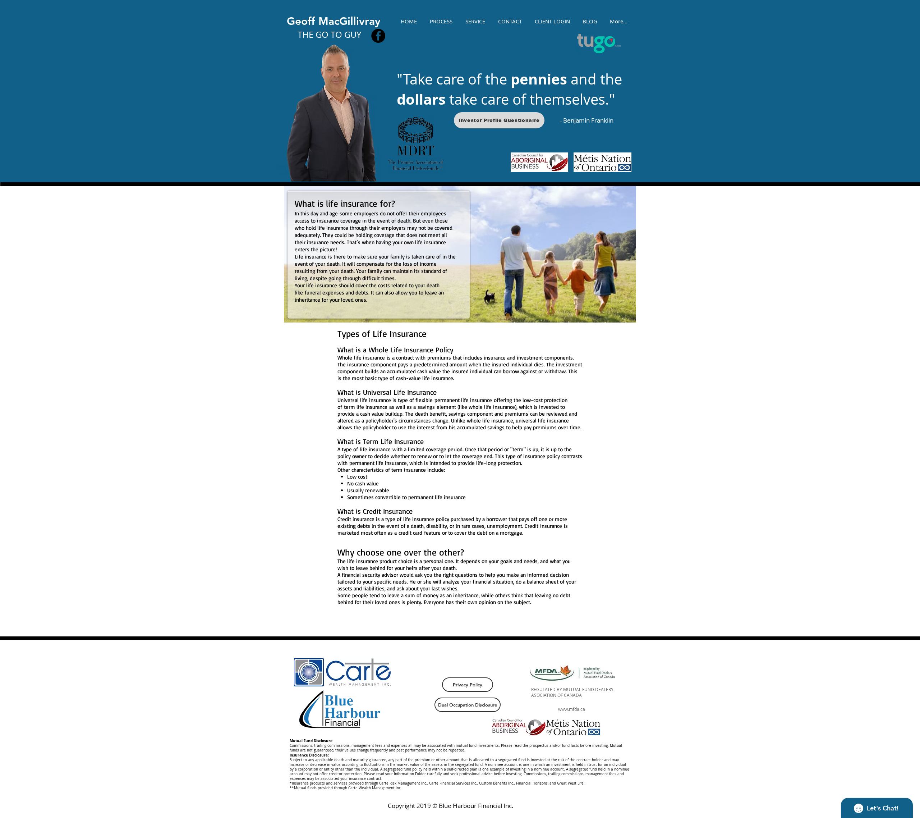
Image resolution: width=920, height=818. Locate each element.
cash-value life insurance (424, 378)
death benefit (430, 413)
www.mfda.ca (571, 709)
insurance (551, 525)
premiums (439, 357)
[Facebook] (378, 36)
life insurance (369, 357)
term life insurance (365, 406)
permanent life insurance (463, 400)
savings (426, 406)
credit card (410, 532)
